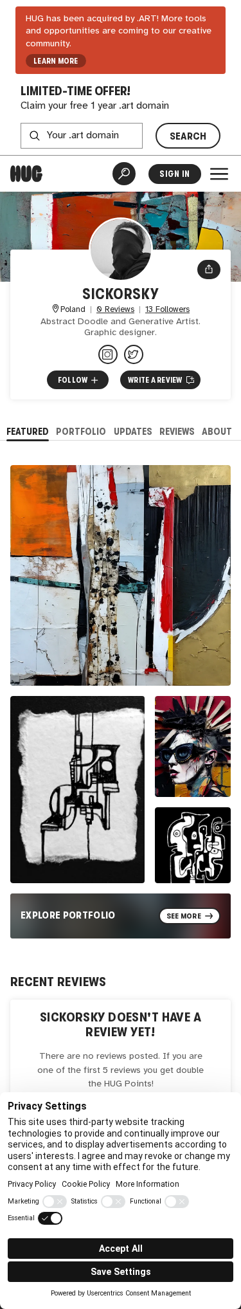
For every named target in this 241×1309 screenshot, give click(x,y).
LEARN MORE (55, 61)
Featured (27, 431)
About (217, 431)
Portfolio (81, 431)
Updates (133, 431)
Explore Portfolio (68, 915)
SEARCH (188, 136)
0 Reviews (115, 310)
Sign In (174, 174)
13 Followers (167, 310)
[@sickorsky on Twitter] (133, 354)
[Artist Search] (124, 173)
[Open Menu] (219, 173)
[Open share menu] (208, 269)
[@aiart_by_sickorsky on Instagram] (108, 354)
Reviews (177, 431)
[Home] (26, 174)
